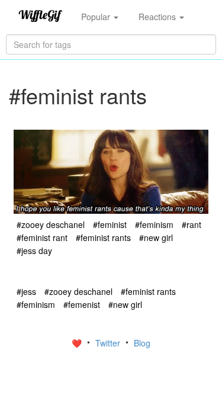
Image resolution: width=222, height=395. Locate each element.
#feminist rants (103, 237)
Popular (96, 17)
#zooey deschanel (51, 224)
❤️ (78, 343)
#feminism (154, 224)
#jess (26, 291)
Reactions (158, 17)
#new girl (156, 237)
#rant (191, 224)
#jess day (34, 250)
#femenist (81, 304)
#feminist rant (42, 237)
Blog (142, 343)
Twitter (109, 343)
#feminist (110, 224)
